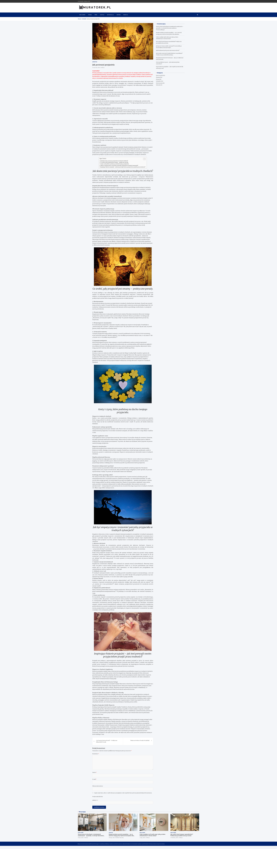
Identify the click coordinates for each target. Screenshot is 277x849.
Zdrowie (119, 14)
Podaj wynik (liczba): (97, 796)
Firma (96, 14)
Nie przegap (82, 812)
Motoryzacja (110, 14)
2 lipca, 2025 (80, 837)
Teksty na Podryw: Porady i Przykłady (139, 740)
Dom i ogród (82, 14)
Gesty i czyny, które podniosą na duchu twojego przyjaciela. (114, 164)
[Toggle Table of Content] (143, 159)
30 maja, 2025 (112, 837)
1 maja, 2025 (142, 837)
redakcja (102, 67)
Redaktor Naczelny (119, 837)
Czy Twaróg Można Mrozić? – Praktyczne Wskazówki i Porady (106, 741)
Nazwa (94, 772)
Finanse (90, 14)
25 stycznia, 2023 (96, 67)
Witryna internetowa (97, 786)
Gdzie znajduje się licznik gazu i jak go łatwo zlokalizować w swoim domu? (152, 835)
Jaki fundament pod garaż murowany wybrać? (167, 50)
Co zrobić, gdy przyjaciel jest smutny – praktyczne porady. (114, 162)
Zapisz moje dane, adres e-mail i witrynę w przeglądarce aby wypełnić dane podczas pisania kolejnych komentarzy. (123, 793)
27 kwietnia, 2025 (174, 837)
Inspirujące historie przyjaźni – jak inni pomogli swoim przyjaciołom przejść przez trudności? (122, 167)
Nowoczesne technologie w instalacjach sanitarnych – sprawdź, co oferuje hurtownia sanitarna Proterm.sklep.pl (169, 28)
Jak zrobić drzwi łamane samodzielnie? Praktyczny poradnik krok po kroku (181, 835)
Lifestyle (102, 14)
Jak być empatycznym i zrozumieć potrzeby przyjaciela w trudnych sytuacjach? (119, 165)
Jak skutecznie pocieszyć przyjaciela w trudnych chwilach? (114, 161)
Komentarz (95, 753)
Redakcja (125, 14)
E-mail (94, 779)
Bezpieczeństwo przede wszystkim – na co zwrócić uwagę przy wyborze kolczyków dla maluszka (121, 836)
